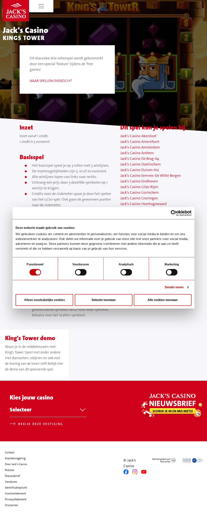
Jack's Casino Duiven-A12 (139, 169)
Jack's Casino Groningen (139, 198)
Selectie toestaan (104, 300)
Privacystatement (15, 499)
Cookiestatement (15, 493)
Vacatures (11, 481)
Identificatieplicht (16, 487)
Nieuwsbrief (12, 476)
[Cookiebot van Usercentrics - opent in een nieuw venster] (173, 213)
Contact (9, 452)
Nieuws (9, 470)
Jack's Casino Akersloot (138, 135)
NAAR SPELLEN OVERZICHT (51, 80)
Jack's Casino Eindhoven (139, 181)
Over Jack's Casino (16, 464)
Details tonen (174, 287)
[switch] (81, 272)
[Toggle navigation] (41, 6)
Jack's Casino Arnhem (137, 152)
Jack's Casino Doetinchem (140, 164)
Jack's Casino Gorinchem (139, 192)
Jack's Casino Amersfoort (139, 141)
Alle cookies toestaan (163, 300)
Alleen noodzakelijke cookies (44, 300)
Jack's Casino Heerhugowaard (143, 203)
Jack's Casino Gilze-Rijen (139, 186)
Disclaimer (11, 505)
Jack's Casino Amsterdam (140, 147)
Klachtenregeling (15, 458)
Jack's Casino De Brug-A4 (139, 158)
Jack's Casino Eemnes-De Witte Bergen (150, 175)
